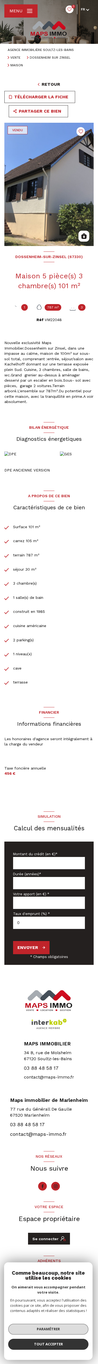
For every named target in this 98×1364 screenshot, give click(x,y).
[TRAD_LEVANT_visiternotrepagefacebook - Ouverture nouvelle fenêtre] (42, 1186)
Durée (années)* (27, 874)
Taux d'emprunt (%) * (31, 914)
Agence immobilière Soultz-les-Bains (41, 50)
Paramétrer (48, 1328)
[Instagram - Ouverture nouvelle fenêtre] (55, 1186)
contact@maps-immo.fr (49, 1077)
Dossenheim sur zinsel (50, 57)
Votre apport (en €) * (31, 894)
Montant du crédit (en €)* (35, 854)
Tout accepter (48, 1344)
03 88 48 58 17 (41, 1068)
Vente (15, 57)
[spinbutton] (49, 923)
